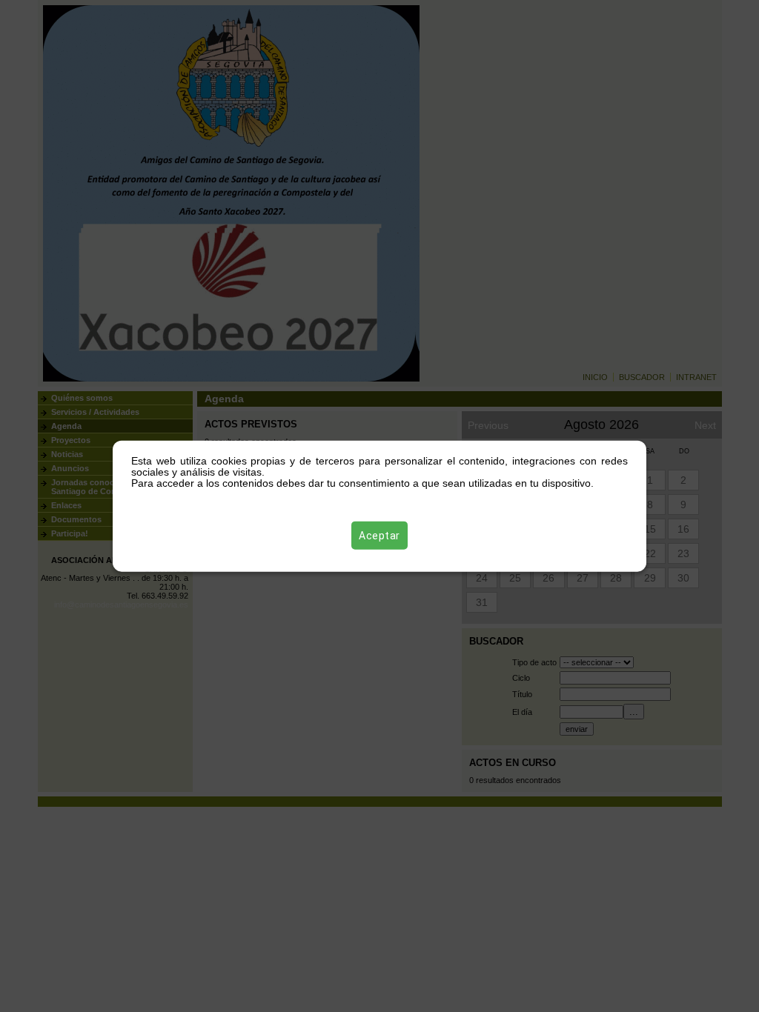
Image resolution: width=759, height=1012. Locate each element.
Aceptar (379, 535)
